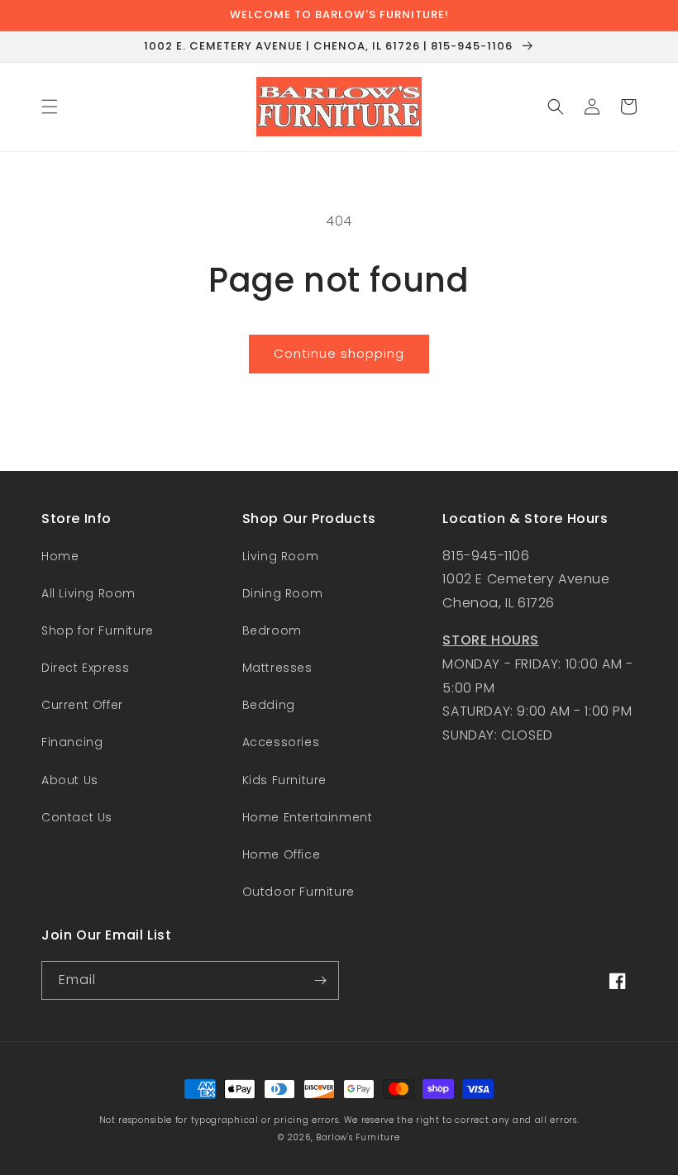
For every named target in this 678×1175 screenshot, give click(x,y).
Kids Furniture (284, 780)
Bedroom (272, 630)
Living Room (280, 556)
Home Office (281, 854)
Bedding (268, 705)
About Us (69, 780)
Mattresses (277, 667)
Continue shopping (339, 353)
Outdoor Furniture (298, 891)
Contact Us (76, 817)
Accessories (281, 742)
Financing (72, 742)
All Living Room (88, 593)
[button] (49, 106)
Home (60, 556)
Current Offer (82, 705)
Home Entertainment (307, 817)
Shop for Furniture (97, 630)
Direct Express (85, 667)
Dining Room (282, 593)
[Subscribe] (320, 980)
